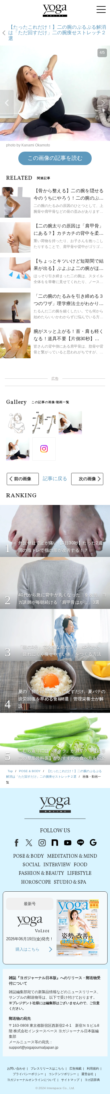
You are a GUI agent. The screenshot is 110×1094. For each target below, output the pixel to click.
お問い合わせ (16, 1068)
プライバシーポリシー (28, 1074)
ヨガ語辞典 (92, 1079)
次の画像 (87, 478)
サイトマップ (70, 1079)
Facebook (15, 843)
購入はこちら (27, 949)
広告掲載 (75, 1068)
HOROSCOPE (36, 882)
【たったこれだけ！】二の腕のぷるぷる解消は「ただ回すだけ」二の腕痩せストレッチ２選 (57, 32)
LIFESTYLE (79, 873)
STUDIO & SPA (70, 882)
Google (93, 843)
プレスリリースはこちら (47, 1068)
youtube (68, 843)
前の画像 (22, 478)
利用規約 (93, 1068)
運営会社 (87, 1074)
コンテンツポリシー (62, 1074)
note (55, 843)
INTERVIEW (57, 865)
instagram (42, 843)
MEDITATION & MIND (72, 856)
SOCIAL (31, 865)
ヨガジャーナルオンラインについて (31, 1079)
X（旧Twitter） (29, 843)
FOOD (80, 865)
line (80, 843)
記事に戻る (55, 478)
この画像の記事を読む (55, 158)
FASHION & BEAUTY (41, 873)
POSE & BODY (28, 856)
